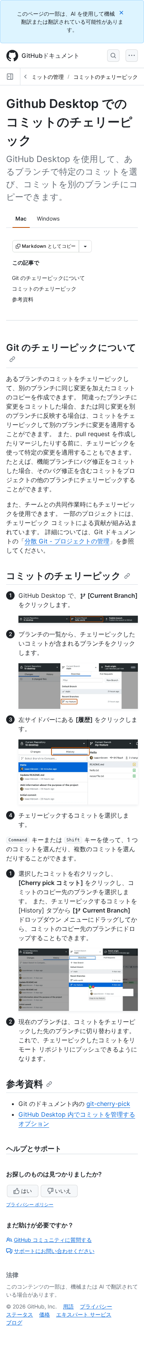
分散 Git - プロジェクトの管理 (67, 541)
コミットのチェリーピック (105, 77)
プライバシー (96, 1306)
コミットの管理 (45, 77)
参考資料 (24, 1083)
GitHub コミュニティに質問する (53, 1240)
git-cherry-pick (108, 1103)
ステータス (19, 1314)
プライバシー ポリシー (29, 1204)
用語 (68, 1306)
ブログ (14, 1322)
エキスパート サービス (83, 1314)
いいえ (63, 1190)
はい (26, 1190)
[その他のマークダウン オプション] (85, 246)
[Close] (122, 12)
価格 (44, 1314)
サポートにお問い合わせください (54, 1251)
